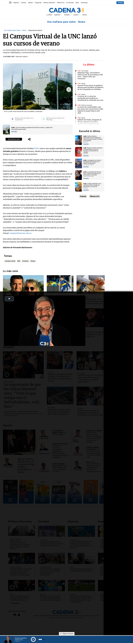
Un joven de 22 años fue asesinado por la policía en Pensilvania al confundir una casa (90, 98)
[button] (68, 89)
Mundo (84, 15)
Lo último (89, 64)
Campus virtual (10, 261)
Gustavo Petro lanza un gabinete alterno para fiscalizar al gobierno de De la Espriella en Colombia (90, 87)
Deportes (16, 2)
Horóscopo (84, 2)
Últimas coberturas (49, 2)
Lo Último (49, 15)
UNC (18, 261)
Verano (32, 261)
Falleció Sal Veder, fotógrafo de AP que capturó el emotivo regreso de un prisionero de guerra (89, 123)
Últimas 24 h (60, 2)
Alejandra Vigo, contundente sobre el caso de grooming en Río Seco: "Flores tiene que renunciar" (90, 75)
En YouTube (70, 2)
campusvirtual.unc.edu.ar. (21, 233)
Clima (77, 2)
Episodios (14, 131)
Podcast (83, 196)
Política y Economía (86, 105)
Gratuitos (25, 261)
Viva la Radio (84, 71)
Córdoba (66, 15)
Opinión (30, 2)
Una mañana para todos (61, 21)
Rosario (76, 15)
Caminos (23, 2)
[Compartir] (29, 139)
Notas (82, 21)
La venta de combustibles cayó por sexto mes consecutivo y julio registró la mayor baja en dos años (90, 110)
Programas (38, 2)
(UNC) (36, 148)
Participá (120, 2)
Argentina (57, 15)
